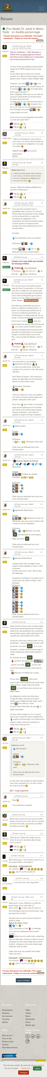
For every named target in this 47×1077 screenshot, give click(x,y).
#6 (42, 280)
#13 (41, 738)
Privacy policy (8, 1041)
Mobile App (30, 1025)
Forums (6, 36)
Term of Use (7, 1038)
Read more (26, 1068)
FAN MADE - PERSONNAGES (20, 866)
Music (28, 1016)
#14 (41, 796)
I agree (37, 1068)
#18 (41, 878)
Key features (7, 1016)
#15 (41, 815)
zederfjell (7, 208)
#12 (41, 622)
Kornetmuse (7, 138)
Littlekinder (7, 884)
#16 (41, 833)
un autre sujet (26, 54)
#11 (41, 552)
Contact (5, 1044)
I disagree (23, 1072)
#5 (42, 257)
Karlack (6, 51)
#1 (42, 46)
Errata (28, 1022)
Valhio (5, 861)
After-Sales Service (10, 1047)
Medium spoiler (31, 300)
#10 (41, 504)
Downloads (30, 1019)
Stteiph (5, 743)
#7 (42, 355)
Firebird (6, 263)
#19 (41, 897)
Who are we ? (7, 1035)
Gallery (5, 1022)
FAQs (28, 1010)
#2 (42, 133)
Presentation (7, 1010)
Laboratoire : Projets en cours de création (20, 38)
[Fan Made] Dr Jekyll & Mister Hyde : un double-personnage (23, 30)
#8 (42, 420)
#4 (42, 203)
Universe (5, 1013)
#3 (42, 163)
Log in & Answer (23, 980)
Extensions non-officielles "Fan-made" (27, 36)
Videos (28, 1013)
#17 (41, 856)
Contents (6, 1019)
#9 (42, 455)
